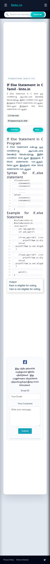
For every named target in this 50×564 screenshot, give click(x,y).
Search (37, 14)
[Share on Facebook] (25, 362)
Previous (13, 130)
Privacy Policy (8, 560)
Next (38, 130)
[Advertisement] (25, 48)
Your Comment (25, 403)
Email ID (25, 390)
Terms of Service (22, 560)
